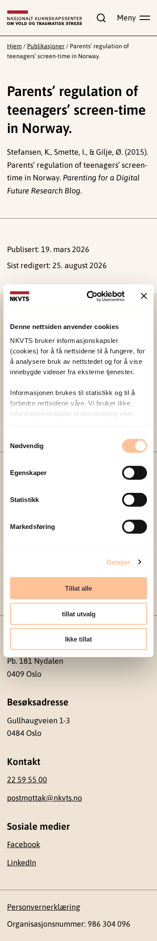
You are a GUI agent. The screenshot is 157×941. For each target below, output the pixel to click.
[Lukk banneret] (144, 296)
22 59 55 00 (27, 779)
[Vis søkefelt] (99, 18)
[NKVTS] (44, 17)
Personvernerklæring (43, 906)
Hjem (14, 46)
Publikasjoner (46, 46)
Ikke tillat (78, 639)
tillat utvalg (79, 613)
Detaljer (118, 561)
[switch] (134, 473)
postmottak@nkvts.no (44, 797)
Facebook (23, 844)
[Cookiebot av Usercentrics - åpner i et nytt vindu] (92, 296)
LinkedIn (21, 862)
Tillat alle (78, 588)
